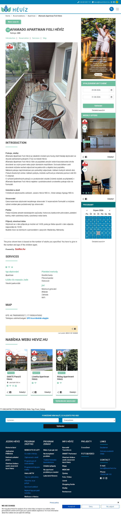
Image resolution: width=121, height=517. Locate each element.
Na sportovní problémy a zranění (50, 471)
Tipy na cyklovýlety (31, 477)
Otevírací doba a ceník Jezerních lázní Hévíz (12, 466)
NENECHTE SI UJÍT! (32, 450)
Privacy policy (54, 503)
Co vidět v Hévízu (30, 454)
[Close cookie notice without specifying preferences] (118, 502)
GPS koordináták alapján (37, 318)
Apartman (36, 373)
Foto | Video (67, 477)
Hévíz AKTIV (29, 473)
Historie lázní (11, 447)
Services (35, 38)
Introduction (10, 38)
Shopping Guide (68, 484)
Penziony (11, 373)
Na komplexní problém (48, 455)
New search (13, 22)
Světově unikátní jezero (12, 458)
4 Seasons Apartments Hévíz (96, 145)
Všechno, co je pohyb (29, 482)
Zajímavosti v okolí (31, 457)
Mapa (64, 466)
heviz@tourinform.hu (107, 468)
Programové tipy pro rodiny (32, 468)
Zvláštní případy (49, 466)
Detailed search (98, 110)
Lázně (64, 481)
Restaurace (66, 492)
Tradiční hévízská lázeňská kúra (49, 461)
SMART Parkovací (69, 454)
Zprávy (65, 473)
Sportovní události (31, 487)
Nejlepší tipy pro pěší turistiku (31, 492)
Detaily (22, 392)
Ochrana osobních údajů (107, 452)
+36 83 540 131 (106, 474)
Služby (64, 488)
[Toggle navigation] (117, 8)
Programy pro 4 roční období (30, 462)
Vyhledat (98, 106)
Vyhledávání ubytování (65, 401)
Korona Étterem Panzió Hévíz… (97, 187)
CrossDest (85, 447)
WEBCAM (65, 470)
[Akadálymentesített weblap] (117, 2)
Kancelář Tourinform (66, 449)
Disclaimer (104, 447)
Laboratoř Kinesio (50, 476)
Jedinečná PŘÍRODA (10, 452)
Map (45, 38)
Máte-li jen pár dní (50, 450)
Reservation (24, 38)
